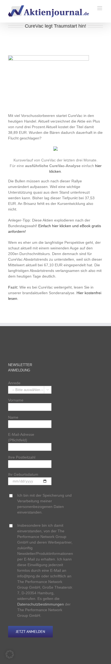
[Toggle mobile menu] (100, 8)
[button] (9, 654)
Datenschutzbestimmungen (40, 604)
